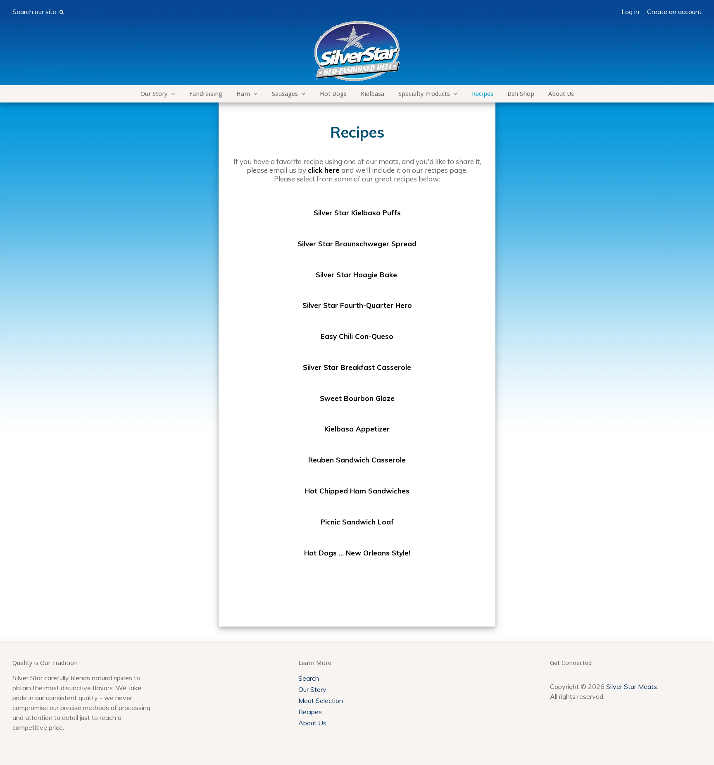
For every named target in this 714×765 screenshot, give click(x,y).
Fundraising (205, 94)
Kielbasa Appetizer (357, 428)
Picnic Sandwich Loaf (357, 521)
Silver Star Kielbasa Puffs (357, 212)
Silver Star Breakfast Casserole (357, 367)
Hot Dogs (333, 94)
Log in (630, 11)
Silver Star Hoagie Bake (356, 274)
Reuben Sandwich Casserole (357, 459)
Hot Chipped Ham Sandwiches (357, 490)
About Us (561, 94)
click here (324, 170)
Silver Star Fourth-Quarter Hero (357, 305)
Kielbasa (372, 94)
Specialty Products (424, 94)
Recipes (482, 94)
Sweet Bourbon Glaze (357, 398)
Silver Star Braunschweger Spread (357, 243)
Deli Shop (520, 94)
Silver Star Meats (631, 686)
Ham (243, 94)
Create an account (674, 11)
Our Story (153, 94)
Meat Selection (320, 700)
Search (308, 678)
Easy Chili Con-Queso (357, 336)
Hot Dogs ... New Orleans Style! (357, 552)
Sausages (285, 94)
